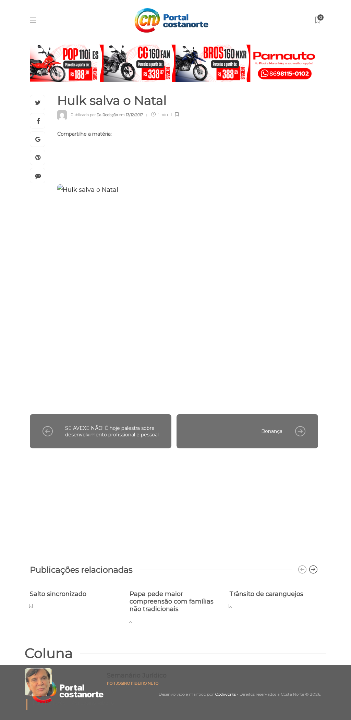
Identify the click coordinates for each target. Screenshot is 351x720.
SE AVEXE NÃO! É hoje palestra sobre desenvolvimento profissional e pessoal (112, 431)
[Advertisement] (174, 503)
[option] (74, 595)
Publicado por (94, 114)
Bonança (271, 431)
